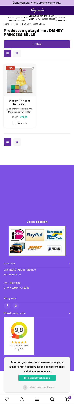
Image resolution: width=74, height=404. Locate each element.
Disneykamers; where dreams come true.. (37, 3)
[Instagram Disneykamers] (15, 305)
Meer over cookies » (41, 387)
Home (6, 24)
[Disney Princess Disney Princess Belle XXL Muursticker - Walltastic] (20, 80)
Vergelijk (22, 123)
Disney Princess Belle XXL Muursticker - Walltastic (20, 102)
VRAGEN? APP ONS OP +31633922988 (48, 16)
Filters (38, 44)
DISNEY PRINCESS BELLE (33, 24)
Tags (15, 24)
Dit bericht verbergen (37, 378)
